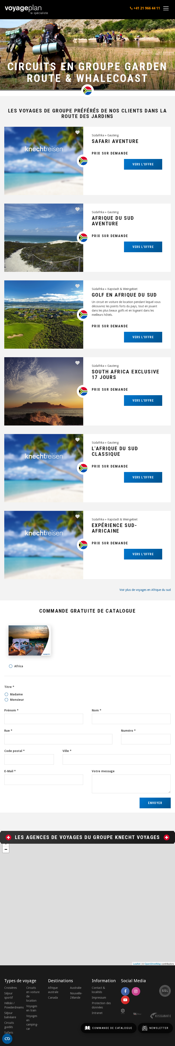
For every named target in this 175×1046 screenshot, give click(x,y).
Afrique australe (53, 990)
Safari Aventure (115, 141)
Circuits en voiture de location (32, 994)
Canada (53, 997)
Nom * (96, 710)
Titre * (9, 687)
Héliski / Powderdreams (11, 1005)
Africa (18, 666)
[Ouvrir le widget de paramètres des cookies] (7, 1039)
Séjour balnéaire (10, 1015)
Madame (16, 694)
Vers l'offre (143, 164)
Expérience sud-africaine (114, 528)
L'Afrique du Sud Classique (115, 451)
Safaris (8, 1032)
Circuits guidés (9, 1025)
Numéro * (128, 730)
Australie (75, 987)
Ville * (67, 751)
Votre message (103, 771)
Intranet (97, 1013)
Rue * (8, 730)
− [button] (5, 849)
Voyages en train (31, 1008)
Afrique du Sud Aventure (113, 221)
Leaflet (136, 963)
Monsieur (17, 699)
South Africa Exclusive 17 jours (126, 374)
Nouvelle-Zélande (76, 995)
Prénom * (11, 710)
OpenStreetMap (152, 963)
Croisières (10, 987)
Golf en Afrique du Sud (124, 295)
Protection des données (101, 1005)
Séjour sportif (8, 995)
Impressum (99, 997)
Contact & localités (98, 990)
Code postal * (14, 751)
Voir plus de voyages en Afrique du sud (145, 589)
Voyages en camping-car (32, 1022)
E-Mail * (10, 771)
